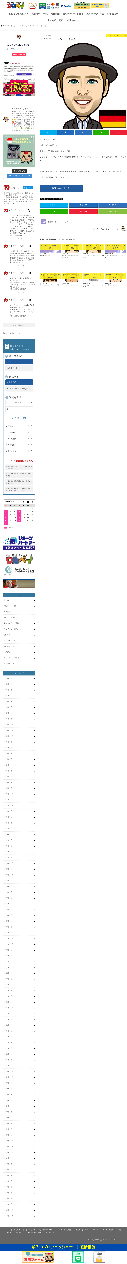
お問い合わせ (73, 20)
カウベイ (12, 210)
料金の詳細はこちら (23, 461)
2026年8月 (8, 678)
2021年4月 (8, 1048)
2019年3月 (8, 1193)
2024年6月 (8, 828)
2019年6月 (8, 1175)
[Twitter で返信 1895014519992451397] (11, 265)
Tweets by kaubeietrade (13, 333)
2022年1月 (8, 996)
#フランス (27, 285)
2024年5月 (8, 834)
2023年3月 (8, 915)
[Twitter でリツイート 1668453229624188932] (15, 319)
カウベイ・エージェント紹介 (52, 199)
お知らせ (7, 635)
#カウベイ (18, 285)
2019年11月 (8, 1146)
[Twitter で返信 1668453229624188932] (11, 319)
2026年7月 (8, 684)
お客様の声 (112, 14)
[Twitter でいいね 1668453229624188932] (20, 319)
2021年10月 (8, 1013)
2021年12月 (8, 1002)
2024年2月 (8, 851)
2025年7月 (8, 753)
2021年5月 (8, 1042)
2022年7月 (8, 961)
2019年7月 (8, 1169)
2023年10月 (8, 875)
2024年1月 (8, 857)
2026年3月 (8, 707)
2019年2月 (8, 1198)
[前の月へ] (23, 501)
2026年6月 (8, 690)
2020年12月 (8, 1071)
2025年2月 (8, 782)
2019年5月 (8, 1181)
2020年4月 (8, 1117)
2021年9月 (8, 1019)
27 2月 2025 (23, 246)
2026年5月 (8, 695)
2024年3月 (8, 846)
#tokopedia (20, 312)
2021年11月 (8, 1007)
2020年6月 (8, 1106)
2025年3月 (8, 776)
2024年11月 (8, 799)
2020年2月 (8, 1129)
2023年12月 (8, 863)
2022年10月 (8, 944)
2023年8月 (8, 886)
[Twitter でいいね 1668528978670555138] (20, 292)
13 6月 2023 (23, 273)
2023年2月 (8, 921)
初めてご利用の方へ (19, 14)
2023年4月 (8, 909)
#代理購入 (22, 289)
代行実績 (55, 14)
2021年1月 (8, 1065)
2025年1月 (8, 788)
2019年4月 (8, 1187)
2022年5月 (8, 973)
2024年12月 (8, 794)
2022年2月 (8, 990)
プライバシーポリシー (12, 658)
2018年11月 (8, 1216)
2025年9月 (8, 742)
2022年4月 (8, 979)
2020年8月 (8, 1094)
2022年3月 (8, 984)
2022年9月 (8, 950)
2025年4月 (8, 771)
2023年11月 (8, 869)
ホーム (6, 600)
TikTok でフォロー (19, 54)
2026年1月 (8, 719)
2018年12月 (8, 1210)
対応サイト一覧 (40, 14)
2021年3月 (8, 1054)
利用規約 (7, 652)
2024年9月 (8, 811)
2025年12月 (8, 724)
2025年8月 (8, 747)
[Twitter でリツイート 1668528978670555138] (15, 292)
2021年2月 (8, 1060)
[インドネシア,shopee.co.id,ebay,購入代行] (19, 150)
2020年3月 (8, 1123)
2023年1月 (8, 927)
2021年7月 (8, 1031)
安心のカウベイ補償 (73, 14)
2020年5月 (8, 1112)
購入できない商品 (95, 14)
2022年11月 (8, 938)
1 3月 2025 (22, 210)
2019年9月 (8, 1158)
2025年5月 (8, 765)
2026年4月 (8, 701)
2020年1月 (8, 1135)
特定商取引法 (9, 663)
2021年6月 (8, 1036)
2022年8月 (8, 955)
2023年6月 (8, 898)
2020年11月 (8, 1077)
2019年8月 (8, 1164)
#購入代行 (14, 289)
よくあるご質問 (55, 20)
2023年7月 (8, 892)
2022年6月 (8, 967)
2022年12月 (8, 932)
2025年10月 (8, 736)
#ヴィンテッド (15, 287)
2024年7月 (8, 823)
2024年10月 (8, 805)
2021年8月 (8, 1025)
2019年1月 (8, 1204)
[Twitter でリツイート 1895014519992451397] (15, 265)
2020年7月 (8, 1100)
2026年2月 (8, 713)
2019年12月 (8, 1140)
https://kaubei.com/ (18, 235)
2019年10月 (8, 1152)
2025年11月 (8, 730)
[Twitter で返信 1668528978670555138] (11, 292)
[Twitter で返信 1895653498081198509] (11, 238)
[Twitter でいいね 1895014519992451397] (20, 265)
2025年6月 (8, 759)
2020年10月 (8, 1083)
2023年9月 (8, 880)
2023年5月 (8, 903)
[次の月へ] (32, 501)
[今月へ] (28, 501)
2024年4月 (8, 840)
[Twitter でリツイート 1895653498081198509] (15, 238)
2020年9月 (8, 1088)
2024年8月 (8, 817)
